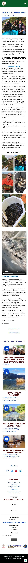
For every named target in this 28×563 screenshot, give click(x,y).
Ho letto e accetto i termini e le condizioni (14, 522)
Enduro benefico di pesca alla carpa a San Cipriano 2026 (14, 359)
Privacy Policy (14, 497)
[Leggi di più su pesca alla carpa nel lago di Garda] (14, 412)
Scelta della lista (14, 517)
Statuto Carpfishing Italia (14, 483)
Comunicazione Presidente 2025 (11, 399)
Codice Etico (14, 487)
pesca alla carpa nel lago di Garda (14, 424)
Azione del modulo (14, 525)
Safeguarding (14, 489)
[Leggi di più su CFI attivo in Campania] (14, 379)
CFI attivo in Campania (14, 394)
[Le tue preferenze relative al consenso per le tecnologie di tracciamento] (25, 560)
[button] (7, 471)
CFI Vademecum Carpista (14, 491)
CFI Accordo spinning (14, 493)
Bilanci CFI (14, 484)
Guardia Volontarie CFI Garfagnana (14, 451)
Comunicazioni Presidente (9, 400)
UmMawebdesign (17, 558)
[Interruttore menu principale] (25, 3)
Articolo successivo (14, 333)
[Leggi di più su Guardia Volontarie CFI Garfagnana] (14, 441)
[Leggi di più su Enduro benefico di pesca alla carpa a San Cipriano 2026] (14, 350)
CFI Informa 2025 (13, 397)
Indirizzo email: (14, 532)
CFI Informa (6, 364)
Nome (14, 504)
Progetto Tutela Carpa (14, 486)
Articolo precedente (14, 329)
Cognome (14, 510)
